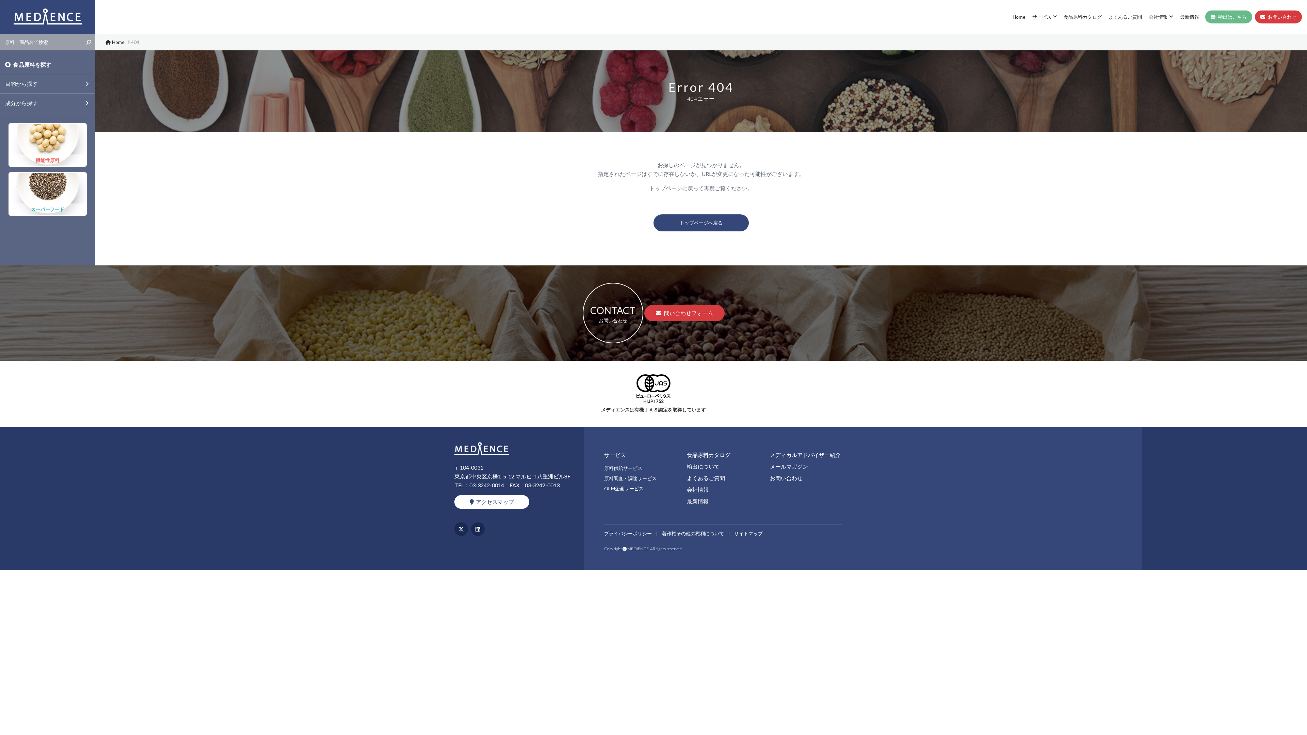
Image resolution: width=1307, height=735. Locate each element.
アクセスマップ (495, 502)
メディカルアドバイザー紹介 (805, 455)
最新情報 (1189, 17)
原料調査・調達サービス (630, 478)
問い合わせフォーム (688, 313)
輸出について (703, 466)
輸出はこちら (1232, 17)
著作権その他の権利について (693, 533)
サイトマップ (748, 533)
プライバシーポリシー (628, 533)
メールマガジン (789, 466)
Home (1019, 17)
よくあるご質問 (1125, 17)
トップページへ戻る (701, 223)
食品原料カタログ (1083, 17)
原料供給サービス (623, 468)
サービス (1041, 17)
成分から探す (21, 103)
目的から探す (21, 83)
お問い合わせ (1282, 17)
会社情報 (1158, 17)
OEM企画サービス (624, 488)
